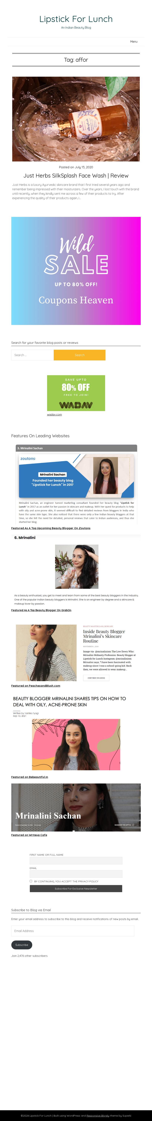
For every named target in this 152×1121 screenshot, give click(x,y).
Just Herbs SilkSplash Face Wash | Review (76, 175)
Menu (134, 41)
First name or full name (46, 854)
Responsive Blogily (98, 1115)
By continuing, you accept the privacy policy (66, 881)
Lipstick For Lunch (76, 18)
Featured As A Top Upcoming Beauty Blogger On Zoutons (50, 528)
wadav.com (54, 414)
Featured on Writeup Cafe (29, 835)
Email (33, 868)
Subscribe (21, 945)
